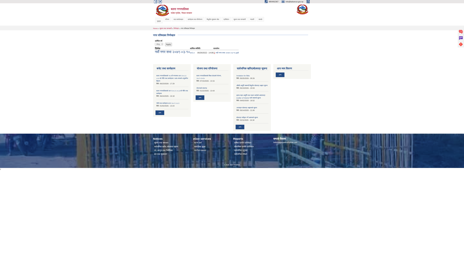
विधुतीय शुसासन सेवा (213, 19)
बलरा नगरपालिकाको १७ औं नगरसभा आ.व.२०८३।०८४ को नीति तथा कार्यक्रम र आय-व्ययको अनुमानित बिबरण (172, 78)
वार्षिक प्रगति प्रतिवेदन (242, 143)
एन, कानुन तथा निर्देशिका (163, 150)
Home (155, 28)
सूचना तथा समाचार (161, 143)
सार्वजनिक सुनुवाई (240, 150)
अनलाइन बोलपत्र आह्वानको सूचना (246, 108)
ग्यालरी (252, 19)
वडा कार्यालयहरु (178, 19)
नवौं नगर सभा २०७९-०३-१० (172, 52)
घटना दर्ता (198, 143)
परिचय (167, 19)
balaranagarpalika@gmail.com (285, 142)
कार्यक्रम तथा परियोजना (195, 19)
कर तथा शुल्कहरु (160, 154)
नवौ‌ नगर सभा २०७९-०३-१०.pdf (227, 53)
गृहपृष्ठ (159, 21)
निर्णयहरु (176, 28)
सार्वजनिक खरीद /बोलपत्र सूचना (166, 146)
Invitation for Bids (243, 76)
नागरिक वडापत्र (200, 150)
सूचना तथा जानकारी (240, 19)
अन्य (160, 113)
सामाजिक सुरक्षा (200, 146)
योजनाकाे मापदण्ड (201, 88)
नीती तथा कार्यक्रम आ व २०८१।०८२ (167, 103)
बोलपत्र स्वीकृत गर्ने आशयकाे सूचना (247, 117)
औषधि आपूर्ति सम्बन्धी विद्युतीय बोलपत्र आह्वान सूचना (252, 85)
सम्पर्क (260, 19)
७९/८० (192, 53)
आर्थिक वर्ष (158, 41)
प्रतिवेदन (226, 19)
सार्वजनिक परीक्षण (240, 154)
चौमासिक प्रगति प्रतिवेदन (244, 146)
